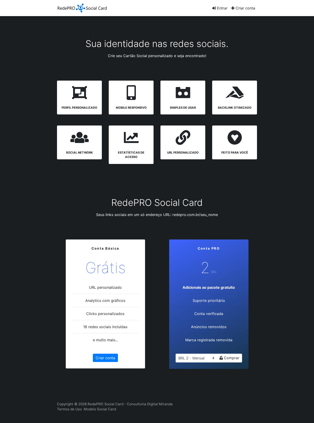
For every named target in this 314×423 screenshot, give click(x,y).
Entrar (222, 8)
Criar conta (244, 8)
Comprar (231, 358)
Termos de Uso (69, 409)
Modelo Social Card (100, 409)
